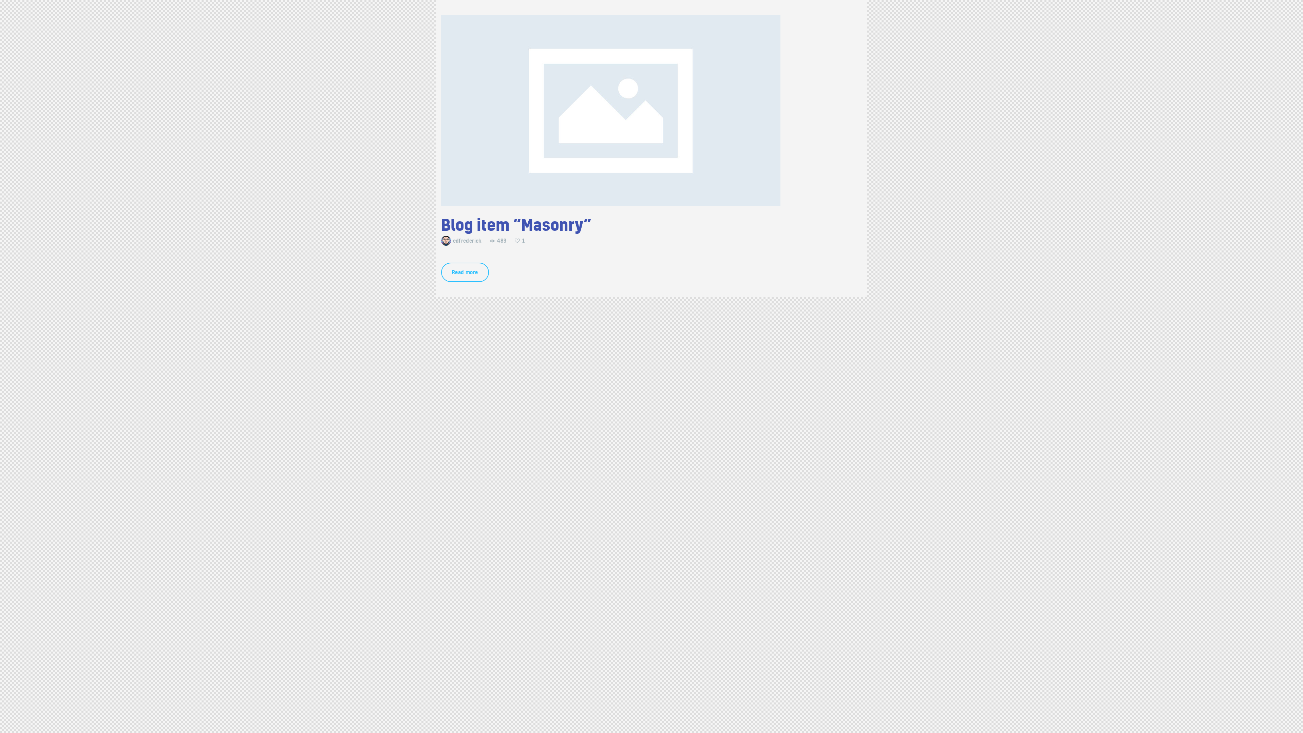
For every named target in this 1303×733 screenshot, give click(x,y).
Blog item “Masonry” (516, 225)
